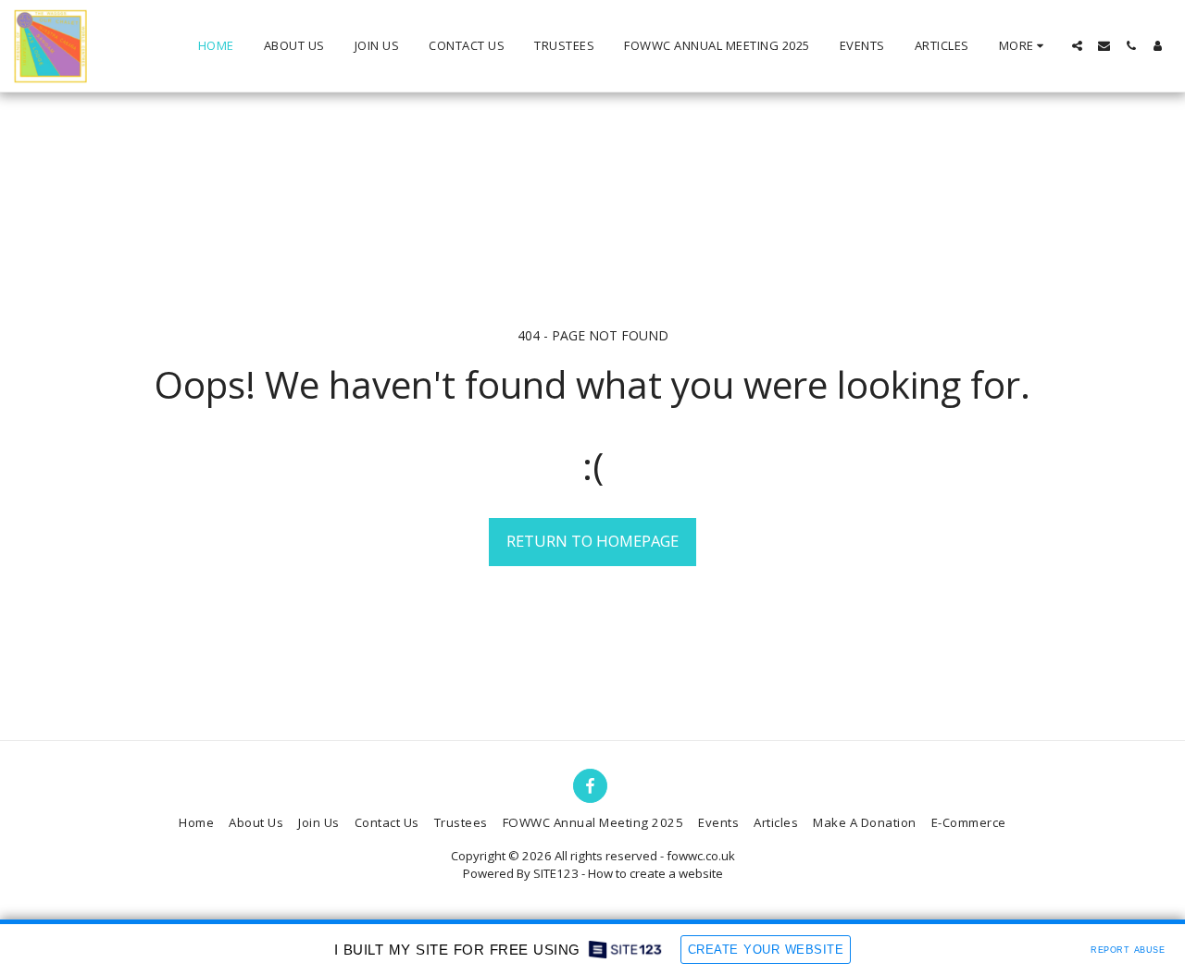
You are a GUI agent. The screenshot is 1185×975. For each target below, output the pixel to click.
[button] (1077, 46)
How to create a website (655, 873)
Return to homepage (592, 540)
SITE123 (556, 873)
